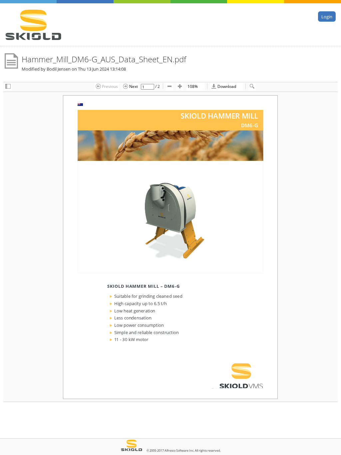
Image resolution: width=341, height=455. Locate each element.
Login (326, 16)
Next (133, 86)
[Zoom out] (169, 86)
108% (192, 86)
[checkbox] (8, 86)
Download (226, 86)
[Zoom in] (179, 86)
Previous (109, 86)
